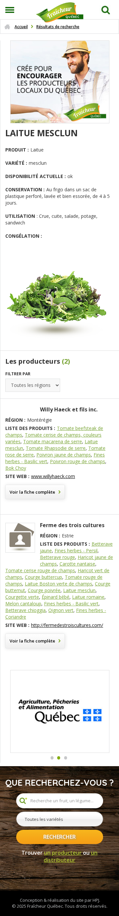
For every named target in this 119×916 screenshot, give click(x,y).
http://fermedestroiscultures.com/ (67, 625)
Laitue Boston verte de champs (58, 583)
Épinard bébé (55, 597)
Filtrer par (17, 374)
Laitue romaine (88, 597)
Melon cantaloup (23, 603)
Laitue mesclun (79, 590)
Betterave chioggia (25, 610)
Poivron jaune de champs (63, 455)
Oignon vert (60, 610)
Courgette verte (22, 597)
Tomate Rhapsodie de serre (56, 448)
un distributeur (71, 856)
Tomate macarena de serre (52, 441)
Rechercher (59, 836)
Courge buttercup (43, 577)
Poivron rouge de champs (77, 461)
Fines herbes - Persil (76, 550)
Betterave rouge (57, 557)
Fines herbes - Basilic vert (71, 603)
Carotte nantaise (77, 564)
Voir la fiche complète (32, 492)
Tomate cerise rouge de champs (40, 570)
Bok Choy (15, 468)
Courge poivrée (44, 590)
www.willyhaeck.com (53, 476)
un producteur (63, 852)
